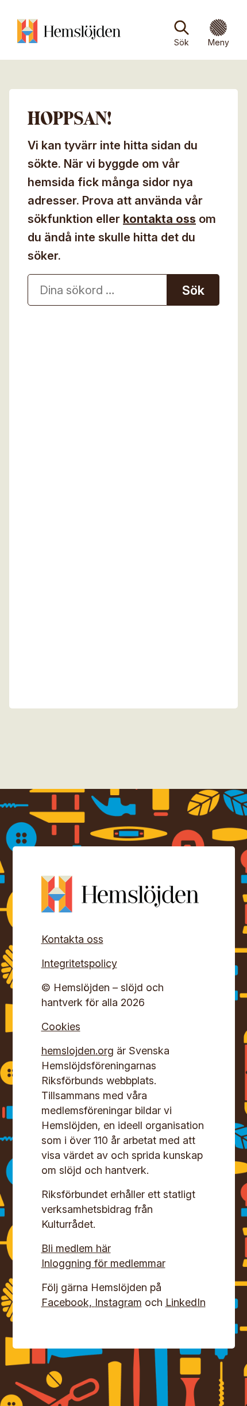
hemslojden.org (77, 1051)
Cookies (60, 1026)
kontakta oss (159, 219)
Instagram (118, 1302)
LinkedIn (185, 1302)
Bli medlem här (76, 1248)
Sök (181, 42)
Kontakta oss (72, 939)
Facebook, (68, 1302)
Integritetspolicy (79, 963)
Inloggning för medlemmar (103, 1263)
